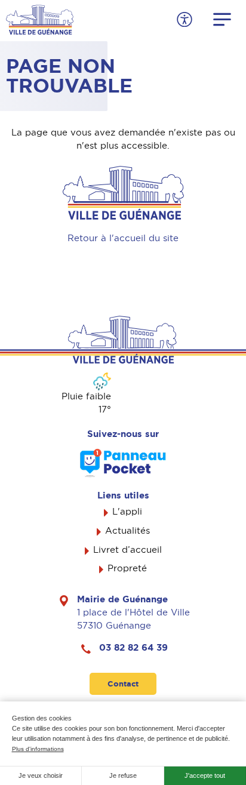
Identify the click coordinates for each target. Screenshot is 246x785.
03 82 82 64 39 (133, 648)
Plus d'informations (38, 749)
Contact (123, 684)
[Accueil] (39, 18)
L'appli (127, 511)
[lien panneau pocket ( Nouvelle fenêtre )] (123, 463)
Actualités (127, 530)
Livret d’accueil (127, 549)
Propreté (127, 568)
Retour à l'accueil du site (123, 238)
